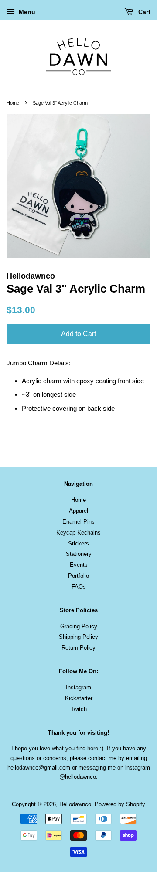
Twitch (79, 709)
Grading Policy (78, 626)
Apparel (78, 511)
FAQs (79, 586)
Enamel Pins (78, 521)
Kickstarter (78, 698)
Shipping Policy (78, 637)
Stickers (78, 543)
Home (13, 103)
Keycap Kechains (78, 532)
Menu (26, 11)
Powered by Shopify (120, 804)
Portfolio (78, 575)
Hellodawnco (75, 804)
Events (79, 565)
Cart (143, 11)
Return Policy (78, 647)
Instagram (78, 687)
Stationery (79, 554)
